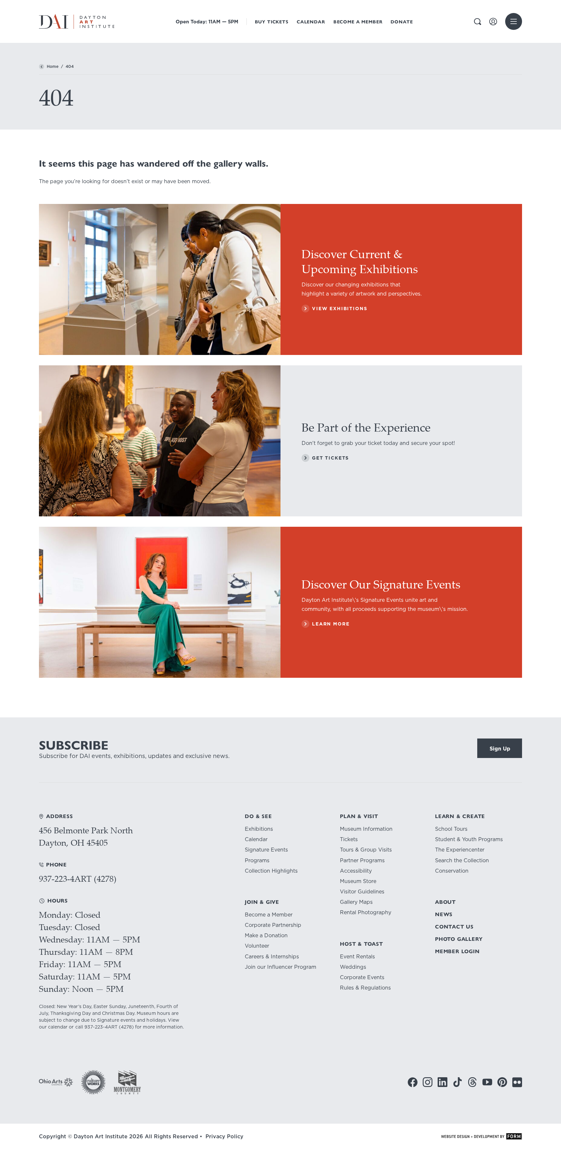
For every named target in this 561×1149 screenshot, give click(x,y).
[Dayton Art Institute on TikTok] (457, 1082)
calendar (58, 1027)
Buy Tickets (272, 22)
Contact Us (454, 927)
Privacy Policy (224, 1136)
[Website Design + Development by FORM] (481, 1136)
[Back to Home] (41, 66)
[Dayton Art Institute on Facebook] (413, 1082)
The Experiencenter (459, 850)
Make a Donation (266, 935)
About (445, 902)
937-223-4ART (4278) (78, 878)
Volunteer (257, 946)
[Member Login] (493, 21)
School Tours (451, 829)
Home (52, 67)
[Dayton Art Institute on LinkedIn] (442, 1082)
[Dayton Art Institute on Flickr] (517, 1082)
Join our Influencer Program (280, 967)
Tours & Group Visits (366, 850)
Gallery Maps (356, 902)
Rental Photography (365, 912)
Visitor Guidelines (362, 892)
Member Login (457, 951)
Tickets (349, 839)
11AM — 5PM (207, 21)
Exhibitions (259, 829)
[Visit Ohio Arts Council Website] (56, 1082)
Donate (402, 22)
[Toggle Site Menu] (513, 21)
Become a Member (358, 22)
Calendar (311, 22)
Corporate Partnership (273, 925)
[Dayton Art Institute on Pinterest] (502, 1082)
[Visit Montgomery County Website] (127, 1082)
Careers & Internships (272, 956)
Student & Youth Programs (469, 839)
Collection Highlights (271, 871)
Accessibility (356, 871)
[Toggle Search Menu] (477, 21)
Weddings (353, 967)
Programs (257, 860)
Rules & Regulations (365, 988)
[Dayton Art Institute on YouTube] (487, 1082)
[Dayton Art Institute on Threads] (472, 1082)
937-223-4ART (101, 1027)
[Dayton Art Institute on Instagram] (427, 1082)
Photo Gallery (458, 939)
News (444, 914)
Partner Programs (362, 860)
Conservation (451, 871)
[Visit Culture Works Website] (93, 1082)
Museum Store (358, 881)
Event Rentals (357, 956)
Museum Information (366, 829)
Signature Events (266, 850)
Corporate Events (362, 977)
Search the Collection (462, 860)
